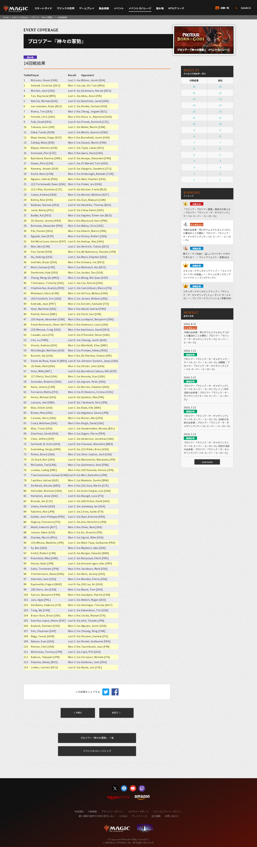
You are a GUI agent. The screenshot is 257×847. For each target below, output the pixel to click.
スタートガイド (43, 8)
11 (194, 117)
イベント (119, 8)
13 (194, 105)
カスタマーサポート (138, 811)
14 (194, 99)
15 (194, 92)
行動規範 (92, 811)
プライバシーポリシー (112, 811)
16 (194, 86)
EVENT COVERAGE (20, 17)
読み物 (160, 8)
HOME (6, 17)
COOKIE (123, 816)
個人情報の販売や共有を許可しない (97, 816)
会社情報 (155, 816)
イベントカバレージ (140, 8)
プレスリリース (139, 816)
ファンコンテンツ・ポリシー (167, 811)
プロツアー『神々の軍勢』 (42, 17)
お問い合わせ (171, 816)
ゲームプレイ (86, 8)
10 (194, 123)
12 (194, 111)
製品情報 (104, 8)
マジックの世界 (65, 8)
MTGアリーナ (176, 8)
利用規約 (79, 811)
